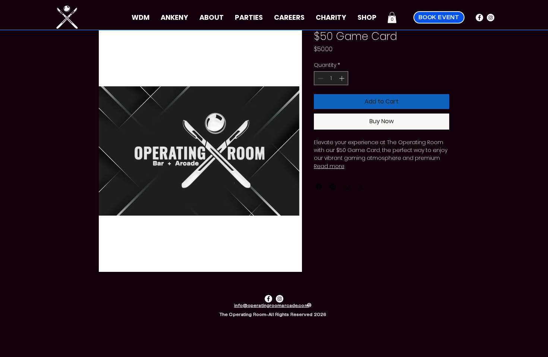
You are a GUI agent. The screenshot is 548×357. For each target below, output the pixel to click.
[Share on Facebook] (318, 186)
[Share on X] (361, 186)
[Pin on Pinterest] (332, 186)
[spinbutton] (331, 78)
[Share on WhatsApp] (347, 186)
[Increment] (342, 78)
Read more (329, 166)
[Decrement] (319, 78)
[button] (392, 17)
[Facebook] (479, 17)
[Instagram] (490, 17)
